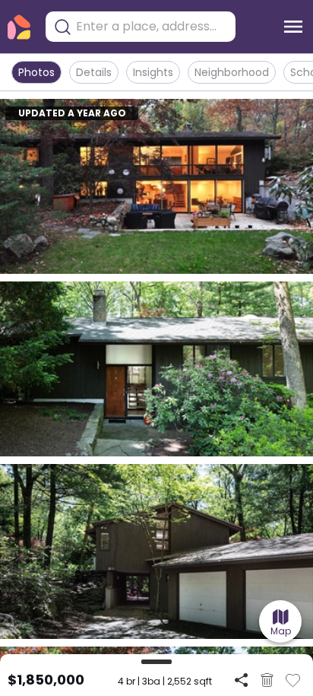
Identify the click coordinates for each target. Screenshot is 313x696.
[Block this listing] (267, 680)
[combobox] (152, 26)
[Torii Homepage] (19, 27)
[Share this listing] (241, 679)
